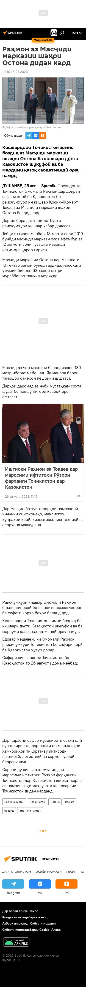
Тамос (33, 911)
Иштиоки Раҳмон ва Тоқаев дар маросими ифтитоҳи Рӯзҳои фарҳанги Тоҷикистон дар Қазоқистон (41, 478)
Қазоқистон (37, 802)
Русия (71, 871)
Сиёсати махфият (43, 923)
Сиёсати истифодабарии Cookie (26, 930)
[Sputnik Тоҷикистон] (13, 35)
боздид (9, 810)
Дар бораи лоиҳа (15, 911)
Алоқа (56, 930)
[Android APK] (16, 942)
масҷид (69, 802)
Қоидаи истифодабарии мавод (24, 917)
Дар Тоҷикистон (14, 802)
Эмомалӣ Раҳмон (30, 810)
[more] (78, 496)
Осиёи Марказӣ (49, 871)
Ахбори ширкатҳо (15, 923)
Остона (55, 802)
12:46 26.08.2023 (15, 72)
